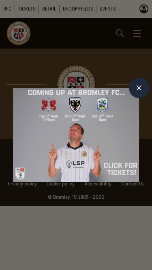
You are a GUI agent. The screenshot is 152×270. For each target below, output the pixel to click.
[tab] (139, 88)
